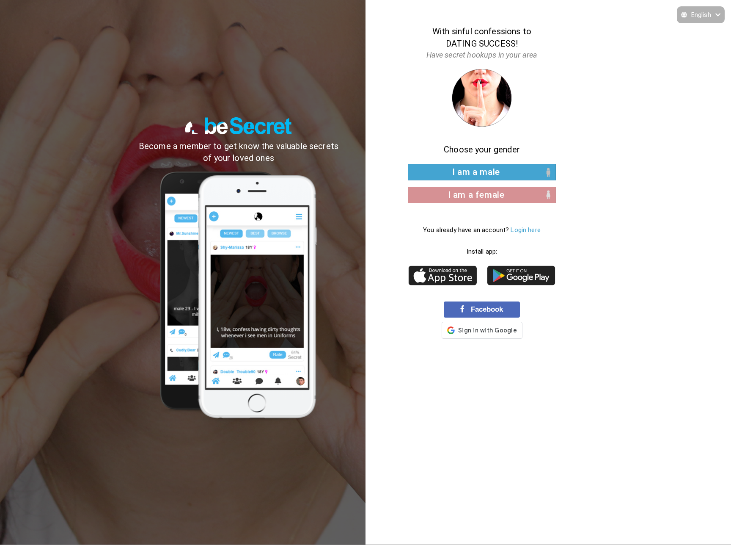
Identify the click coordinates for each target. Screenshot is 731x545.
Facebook (486, 309)
